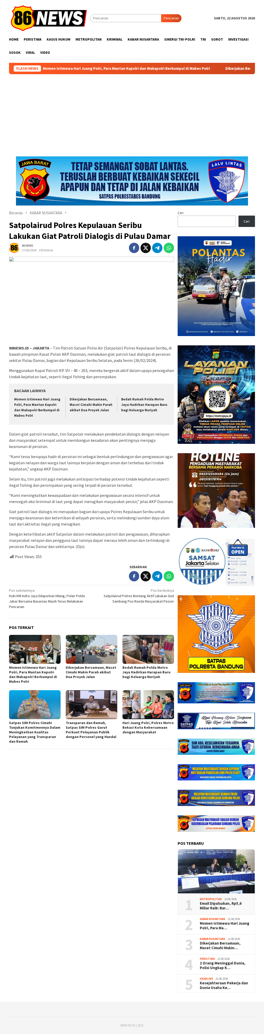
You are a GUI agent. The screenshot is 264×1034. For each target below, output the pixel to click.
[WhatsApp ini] (169, 248)
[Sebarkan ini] (134, 248)
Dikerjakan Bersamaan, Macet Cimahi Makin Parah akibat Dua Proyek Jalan (91, 404)
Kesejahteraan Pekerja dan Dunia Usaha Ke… (224, 985)
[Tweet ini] (146, 248)
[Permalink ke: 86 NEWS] (14, 247)
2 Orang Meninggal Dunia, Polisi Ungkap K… (222, 965)
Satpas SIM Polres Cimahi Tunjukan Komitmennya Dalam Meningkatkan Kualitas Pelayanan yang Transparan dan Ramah (34, 732)
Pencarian (171, 18)
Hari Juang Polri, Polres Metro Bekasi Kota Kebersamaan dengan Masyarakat (148, 727)
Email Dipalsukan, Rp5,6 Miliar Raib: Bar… (221, 905)
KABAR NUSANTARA (212, 919)
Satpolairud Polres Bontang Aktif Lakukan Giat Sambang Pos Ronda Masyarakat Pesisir (139, 596)
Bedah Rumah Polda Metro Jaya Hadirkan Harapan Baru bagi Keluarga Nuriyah (144, 404)
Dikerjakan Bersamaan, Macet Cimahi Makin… (220, 945)
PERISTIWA (207, 959)
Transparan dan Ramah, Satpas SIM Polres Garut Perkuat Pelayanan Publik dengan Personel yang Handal (91, 729)
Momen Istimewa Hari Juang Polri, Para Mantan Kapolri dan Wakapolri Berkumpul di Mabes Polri (86, 68)
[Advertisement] (132, 113)
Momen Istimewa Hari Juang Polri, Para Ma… (224, 925)
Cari (181, 212)
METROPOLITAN (211, 899)
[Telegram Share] (157, 248)
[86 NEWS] (49, 18)
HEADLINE (206, 978)
